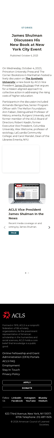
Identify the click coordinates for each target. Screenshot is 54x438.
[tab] (25, 273)
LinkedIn (16, 398)
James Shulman (24, 85)
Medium (43, 400)
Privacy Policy (11, 374)
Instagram (30, 398)
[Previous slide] (4, 227)
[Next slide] (49, 227)
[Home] (13, 314)
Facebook (17, 400)
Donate (27, 388)
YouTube (31, 400)
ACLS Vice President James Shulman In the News (26, 214)
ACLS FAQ (8, 361)
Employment (11, 365)
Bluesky (43, 398)
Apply (27, 382)
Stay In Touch (11, 369)
